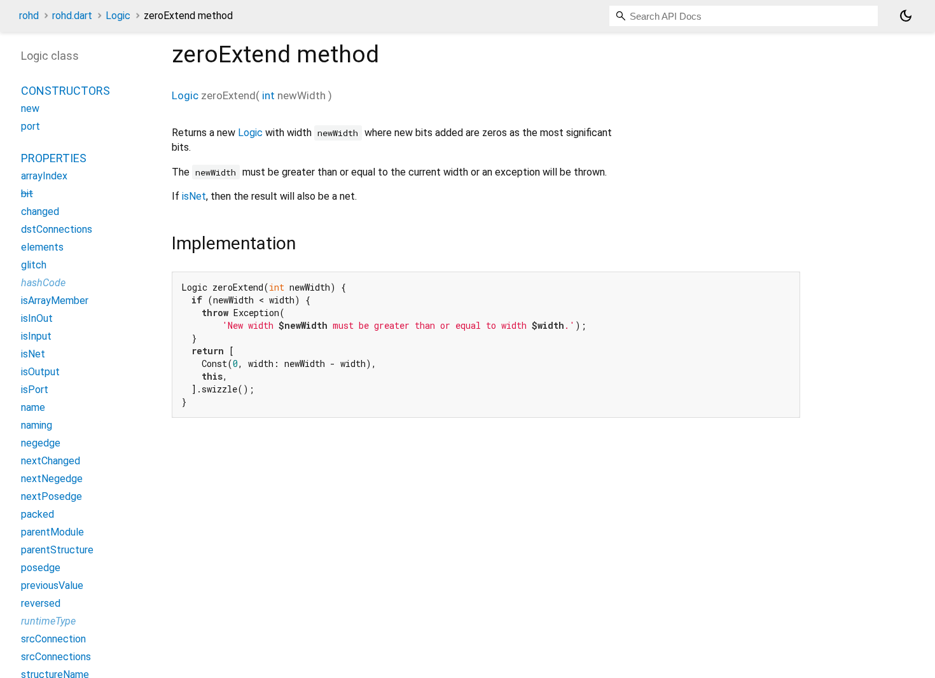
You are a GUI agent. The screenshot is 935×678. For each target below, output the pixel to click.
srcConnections (56, 657)
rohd (29, 16)
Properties (54, 158)
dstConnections (56, 229)
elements (42, 247)
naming (36, 425)
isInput (36, 336)
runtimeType (48, 621)
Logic (118, 16)
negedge (40, 443)
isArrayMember (54, 300)
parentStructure (57, 550)
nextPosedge (51, 496)
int (268, 95)
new (30, 108)
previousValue (52, 585)
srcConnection (53, 639)
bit (27, 194)
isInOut (37, 318)
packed (37, 514)
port (30, 126)
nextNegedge (52, 479)
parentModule (52, 532)
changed (40, 211)
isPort (34, 390)
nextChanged (50, 461)
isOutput (40, 372)
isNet (194, 196)
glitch (33, 265)
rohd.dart (72, 16)
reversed (40, 603)
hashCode (43, 283)
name (33, 407)
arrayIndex (44, 176)
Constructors (65, 90)
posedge (40, 568)
